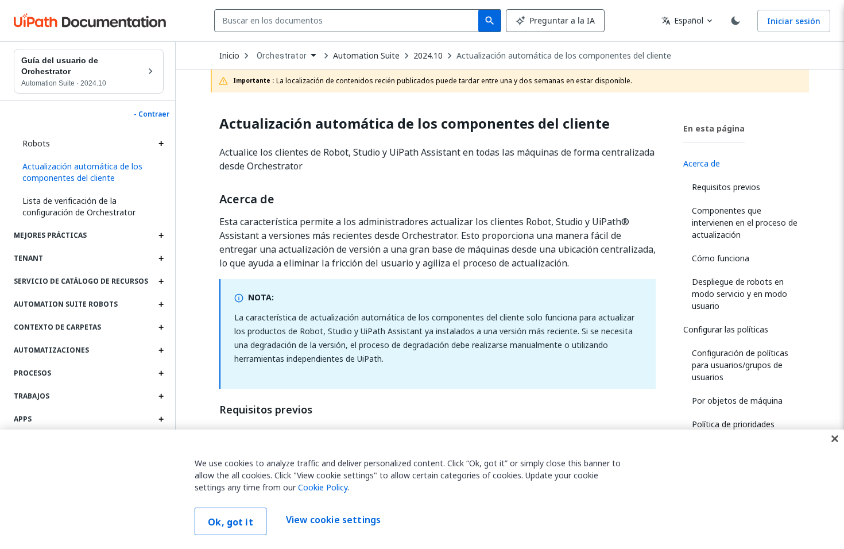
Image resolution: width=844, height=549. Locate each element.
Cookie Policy (322, 487)
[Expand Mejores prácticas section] (161, 235)
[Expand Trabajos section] (161, 396)
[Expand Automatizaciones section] (161, 350)
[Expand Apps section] (161, 419)
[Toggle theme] (735, 21)
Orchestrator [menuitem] (282, 55)
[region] (422, 489)
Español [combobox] (682, 20)
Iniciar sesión (793, 21)
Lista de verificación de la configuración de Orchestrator (78, 206)
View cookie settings (333, 520)
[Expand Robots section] (161, 143)
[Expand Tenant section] (161, 258)
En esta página (714, 128)
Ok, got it (230, 522)
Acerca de (246, 199)
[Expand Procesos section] (161, 373)
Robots (36, 143)
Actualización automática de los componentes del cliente (563, 56)
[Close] (834, 438)
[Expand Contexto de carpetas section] (161, 327)
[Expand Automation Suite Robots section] (161, 304)
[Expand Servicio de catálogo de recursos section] (161, 281)
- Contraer (151, 114)
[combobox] (348, 20)
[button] (89, 172)
